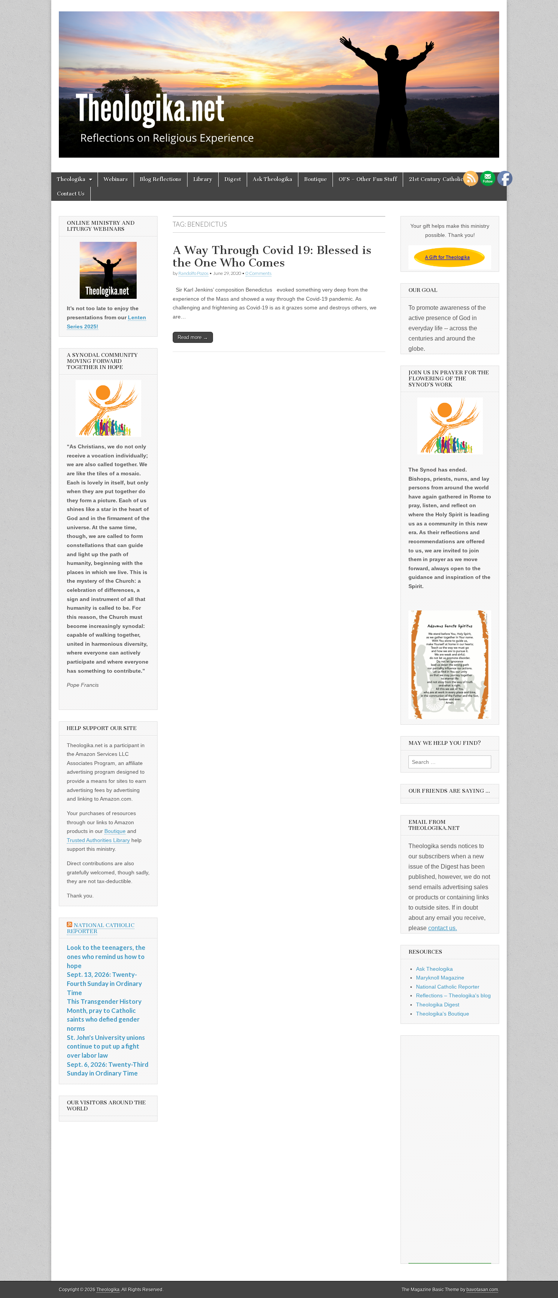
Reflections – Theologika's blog (453, 995)
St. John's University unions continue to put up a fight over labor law (106, 1046)
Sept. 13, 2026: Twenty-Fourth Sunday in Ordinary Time (104, 983)
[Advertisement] (449, 1149)
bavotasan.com (482, 1289)
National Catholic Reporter (100, 928)
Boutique (315, 179)
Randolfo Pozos (193, 273)
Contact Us (71, 194)
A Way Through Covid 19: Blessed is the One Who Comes (272, 256)
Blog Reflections (160, 179)
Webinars (116, 179)
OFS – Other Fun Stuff (368, 179)
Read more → (193, 337)
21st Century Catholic (436, 179)
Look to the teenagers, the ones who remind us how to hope (106, 956)
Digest (232, 179)
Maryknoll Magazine (440, 978)
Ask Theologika (272, 179)
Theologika (71, 179)
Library (203, 179)
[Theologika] (279, 80)
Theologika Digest (437, 1004)
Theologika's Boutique (442, 1014)
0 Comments (258, 273)
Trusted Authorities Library (98, 840)
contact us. (442, 928)
